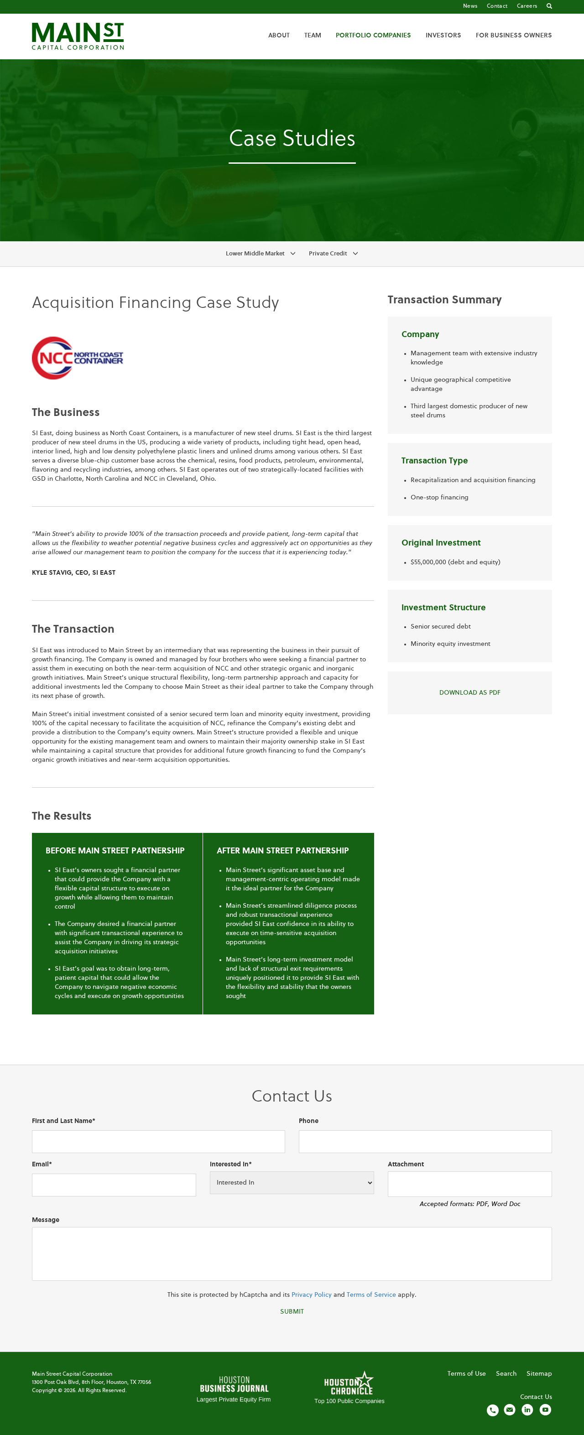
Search (506, 1374)
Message (45, 1220)
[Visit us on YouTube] (545, 1410)
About (279, 35)
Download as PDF (470, 693)
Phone (308, 1121)
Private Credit (328, 254)
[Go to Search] (549, 7)
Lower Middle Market (255, 254)
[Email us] (509, 1410)
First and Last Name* (63, 1121)
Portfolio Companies (373, 35)
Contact (497, 6)
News (470, 6)
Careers (527, 6)
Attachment (406, 1164)
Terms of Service (371, 1295)
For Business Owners (514, 35)
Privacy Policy (312, 1295)
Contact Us (536, 1397)
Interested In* (231, 1164)
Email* (42, 1164)
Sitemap (539, 1374)
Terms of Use (467, 1374)
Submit (292, 1312)
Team (312, 35)
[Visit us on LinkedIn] (527, 1410)
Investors (443, 35)
